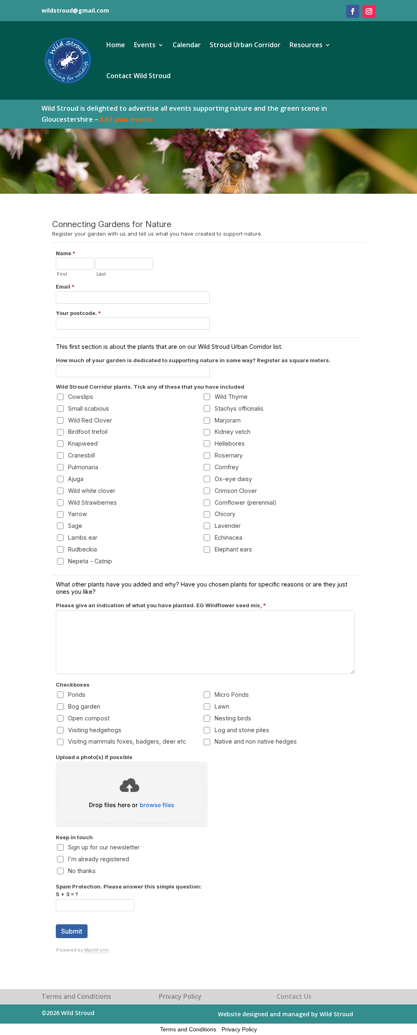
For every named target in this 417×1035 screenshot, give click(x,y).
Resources (306, 44)
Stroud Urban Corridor (245, 44)
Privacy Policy (239, 1029)
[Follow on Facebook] (352, 11)
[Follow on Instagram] (368, 11)
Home (115, 44)
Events (145, 44)
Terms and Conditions (188, 1029)
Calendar (187, 44)
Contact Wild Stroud (138, 75)
